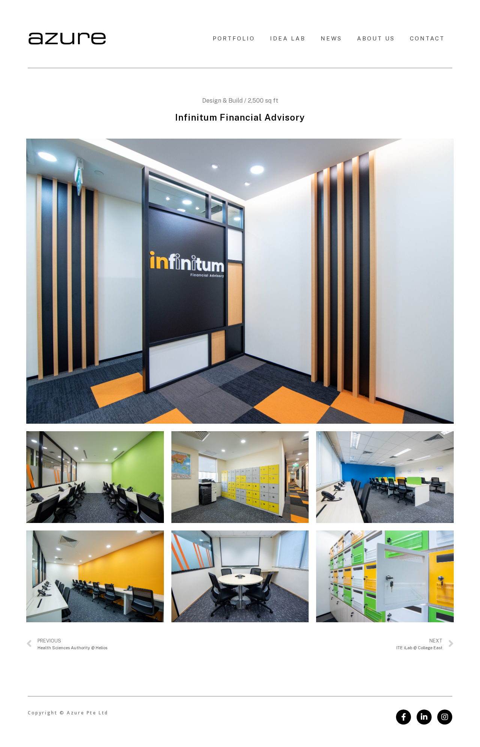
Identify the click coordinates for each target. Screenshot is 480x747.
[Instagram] (444, 717)
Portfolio (234, 38)
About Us (376, 38)
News (331, 38)
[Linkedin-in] (424, 717)
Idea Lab (288, 38)
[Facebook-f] (403, 717)
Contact (427, 38)
